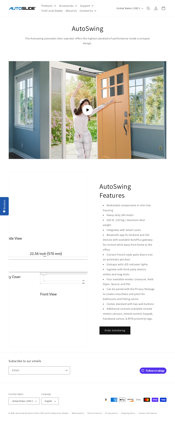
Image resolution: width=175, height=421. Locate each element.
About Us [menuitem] (71, 11)
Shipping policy (128, 413)
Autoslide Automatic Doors (28, 413)
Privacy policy (111, 413)
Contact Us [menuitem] (86, 11)
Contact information (148, 413)
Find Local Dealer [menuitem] (52, 11)
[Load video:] (87, 110)
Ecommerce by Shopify (58, 413)
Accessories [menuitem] (66, 6)
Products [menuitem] (47, 6)
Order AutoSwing (115, 330)
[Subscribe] (66, 370)
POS (42, 413)
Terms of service (94, 413)
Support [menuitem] (85, 6)
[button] (148, 8)
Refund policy (78, 413)
